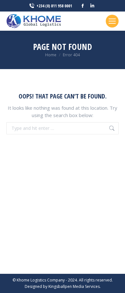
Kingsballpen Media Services (74, 286)
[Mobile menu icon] (112, 21)
